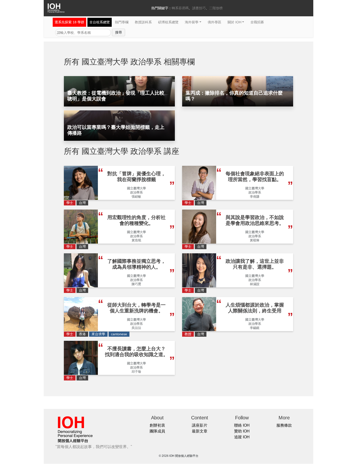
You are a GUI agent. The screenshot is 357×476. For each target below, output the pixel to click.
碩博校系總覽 (168, 22)
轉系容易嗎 (180, 8)
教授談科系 (143, 22)
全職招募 (257, 22)
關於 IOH (234, 22)
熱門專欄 (121, 22)
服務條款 (284, 425)
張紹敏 (136, 196)
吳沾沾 (136, 328)
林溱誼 (254, 284)
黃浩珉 (136, 240)
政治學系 (136, 192)
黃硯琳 (254, 240)
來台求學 (98, 334)
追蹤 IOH (242, 437)
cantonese (119, 334)
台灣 (82, 203)
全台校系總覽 (99, 22)
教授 (188, 334)
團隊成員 (157, 431)
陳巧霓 (136, 284)
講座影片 (199, 425)
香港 (82, 334)
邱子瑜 (136, 371)
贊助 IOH (242, 431)
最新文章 (199, 431)
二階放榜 (216, 8)
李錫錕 (254, 328)
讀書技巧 (199, 8)
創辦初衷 (157, 425)
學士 (69, 203)
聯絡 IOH (242, 425)
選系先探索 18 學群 (69, 22)
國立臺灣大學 (136, 188)
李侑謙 (254, 196)
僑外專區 (214, 22)
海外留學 (191, 22)
